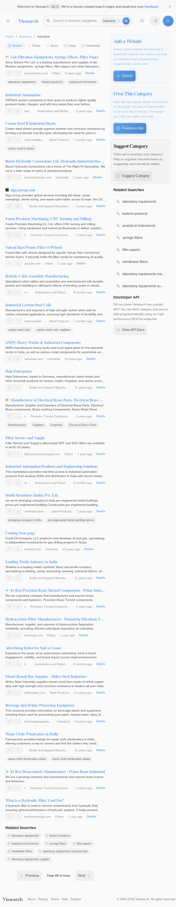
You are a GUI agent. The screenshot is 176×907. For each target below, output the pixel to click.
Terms (55, 899)
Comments (93, 45)
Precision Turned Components (51, 235)
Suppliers (38, 425)
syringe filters (57, 843)
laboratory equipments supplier (31, 859)
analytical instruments (83, 82)
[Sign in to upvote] (9, 73)
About (31, 899)
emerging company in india (24, 520)
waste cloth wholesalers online (27, 759)
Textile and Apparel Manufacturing (52, 206)
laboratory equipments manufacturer (65, 851)
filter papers (84, 843)
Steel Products (59, 140)
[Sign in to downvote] (18, 73)
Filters (56, 73)
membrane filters (22, 851)
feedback (151, 6)
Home (9, 36)
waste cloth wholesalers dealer (71, 759)
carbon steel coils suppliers (53, 329)
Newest (17, 45)
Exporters (57, 425)
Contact (75, 899)
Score (54, 45)
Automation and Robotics (55, 111)
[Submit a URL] (168, 21)
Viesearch (28, 20)
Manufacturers (17, 425)
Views (36, 45)
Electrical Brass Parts (83, 425)
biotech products (52, 82)
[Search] (126, 20)
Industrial (62, 177)
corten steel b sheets (21, 148)
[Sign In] (155, 21)
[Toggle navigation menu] (8, 21)
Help (65, 899)
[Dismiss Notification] (169, 6)
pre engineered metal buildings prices (71, 520)
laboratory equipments (22, 82)
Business (25, 36)
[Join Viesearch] (142, 21)
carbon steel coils (19, 329)
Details (89, 73)
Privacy (43, 899)
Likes (72, 45)
